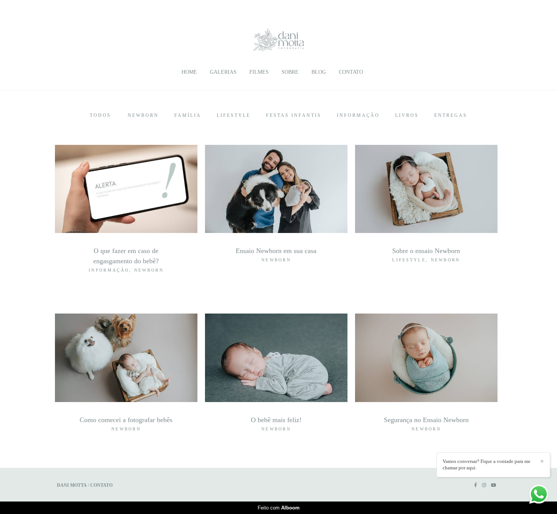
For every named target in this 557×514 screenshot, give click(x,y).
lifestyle (233, 115)
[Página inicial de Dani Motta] (278, 36)
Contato (351, 72)
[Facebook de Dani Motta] (475, 485)
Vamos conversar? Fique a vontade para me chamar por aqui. (486, 464)
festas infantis (293, 115)
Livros (407, 115)
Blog (318, 72)
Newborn (143, 115)
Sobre (290, 72)
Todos (100, 115)
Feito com (279, 508)
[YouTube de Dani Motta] (493, 485)
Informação (358, 115)
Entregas (450, 115)
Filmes (259, 72)
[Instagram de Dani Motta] (484, 485)
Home (189, 72)
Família (187, 115)
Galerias (223, 72)
